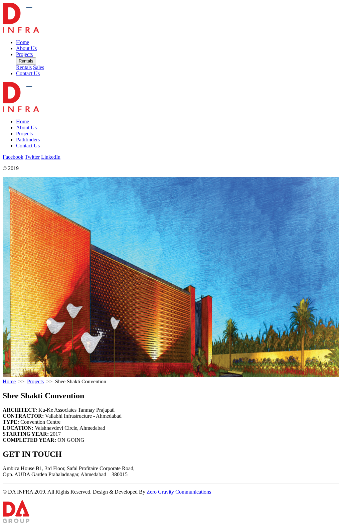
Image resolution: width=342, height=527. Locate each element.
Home (22, 42)
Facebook (13, 157)
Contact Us (28, 73)
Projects (24, 54)
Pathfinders (28, 139)
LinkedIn (50, 157)
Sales (38, 67)
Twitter (32, 157)
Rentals (26, 60)
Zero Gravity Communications (179, 492)
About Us (26, 48)
